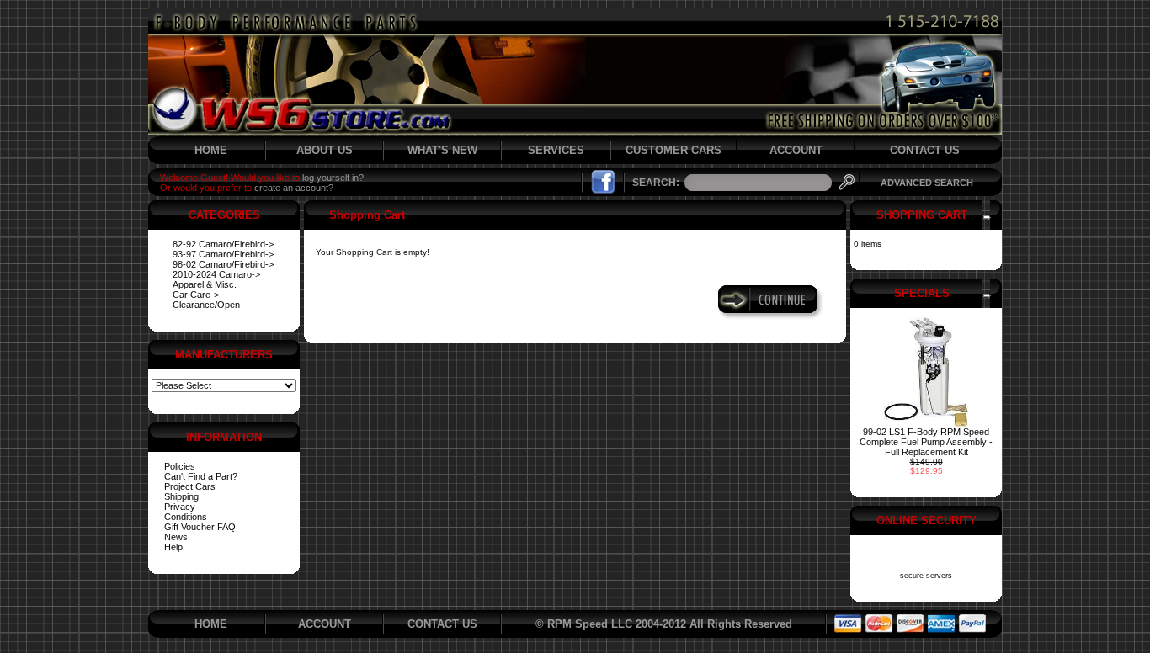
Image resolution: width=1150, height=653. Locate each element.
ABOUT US (324, 150)
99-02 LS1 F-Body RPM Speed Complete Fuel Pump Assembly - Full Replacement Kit (926, 442)
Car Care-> (196, 294)
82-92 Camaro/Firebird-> (223, 244)
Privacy (179, 507)
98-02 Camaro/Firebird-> (223, 264)
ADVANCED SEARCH (927, 183)
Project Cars (190, 486)
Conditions (185, 517)
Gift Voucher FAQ (200, 527)
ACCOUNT (796, 150)
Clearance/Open (206, 305)
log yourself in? (333, 178)
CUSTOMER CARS (673, 150)
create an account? (293, 188)
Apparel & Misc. (205, 284)
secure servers (926, 575)
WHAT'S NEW (442, 150)
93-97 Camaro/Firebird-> (223, 254)
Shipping (181, 496)
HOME (210, 150)
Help (173, 547)
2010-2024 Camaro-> (216, 274)
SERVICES (556, 150)
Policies (179, 466)
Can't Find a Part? (200, 476)
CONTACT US (925, 150)
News (176, 537)
